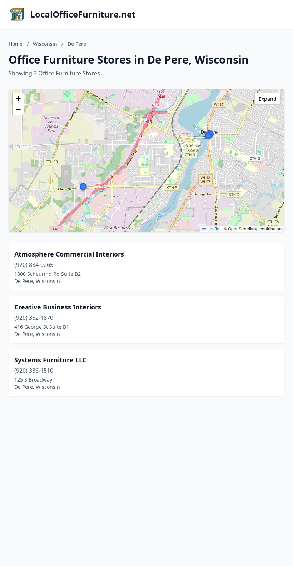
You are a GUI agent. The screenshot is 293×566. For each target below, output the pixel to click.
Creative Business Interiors (57, 307)
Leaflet (213, 228)
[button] (83, 186)
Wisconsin (45, 43)
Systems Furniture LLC (50, 360)
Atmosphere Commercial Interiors (69, 254)
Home (16, 43)
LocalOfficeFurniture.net (82, 14)
